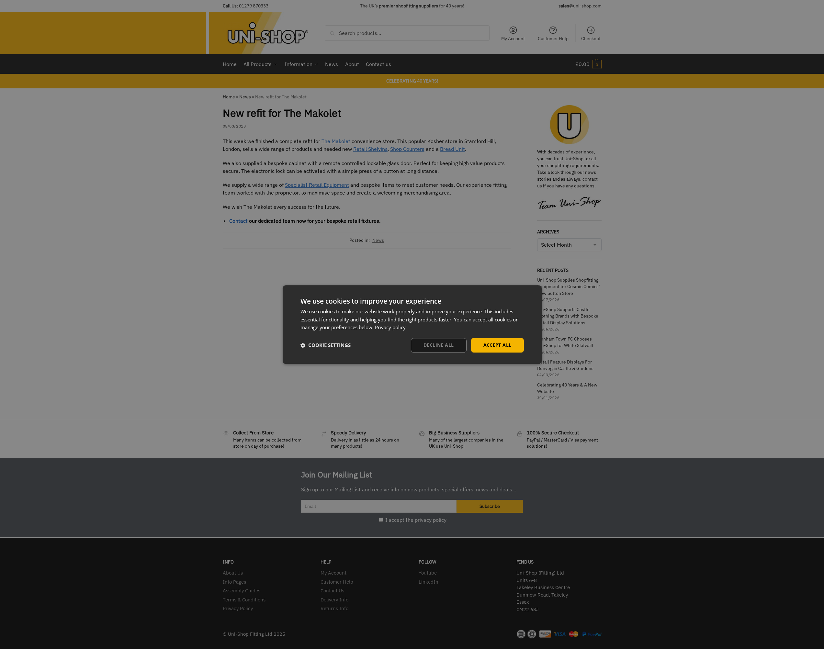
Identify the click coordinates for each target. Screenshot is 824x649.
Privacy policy (390, 327)
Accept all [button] (497, 345)
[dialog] (412, 324)
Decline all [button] (438, 345)
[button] (325, 345)
